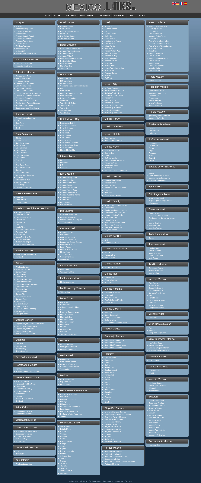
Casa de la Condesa (68, 125)
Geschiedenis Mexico (24, 434)
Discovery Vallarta (155, 29)
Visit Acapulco (21, 51)
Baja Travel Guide (22, 165)
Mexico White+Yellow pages (115, 222)
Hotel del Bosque (66, 128)
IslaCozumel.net (66, 205)
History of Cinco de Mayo (69, 312)
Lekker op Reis (154, 445)
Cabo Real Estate (22, 172)
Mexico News (110, 185)
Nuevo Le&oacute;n (67, 451)
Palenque (108, 168)
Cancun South (21, 292)
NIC (61, 165)
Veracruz (63, 468)
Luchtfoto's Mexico (23, 391)
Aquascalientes (66, 427)
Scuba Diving (21, 349)
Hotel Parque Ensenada (69, 143)
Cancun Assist (21, 274)
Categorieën (70, 15)
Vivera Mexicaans (155, 103)
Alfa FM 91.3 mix (155, 81)
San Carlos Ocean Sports (25, 98)
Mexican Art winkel (111, 218)
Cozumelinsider (155, 371)
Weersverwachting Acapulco (26, 53)
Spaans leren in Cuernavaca (159, 178)
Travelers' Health (66, 106)
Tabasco (63, 463)
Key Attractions (65, 382)
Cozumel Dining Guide (68, 178)
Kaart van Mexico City (68, 240)
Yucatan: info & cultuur (157, 435)
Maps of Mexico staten (68, 250)
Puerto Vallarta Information (159, 41)
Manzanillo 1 (109, 375)
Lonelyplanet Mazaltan (68, 347)
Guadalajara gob (111, 370)
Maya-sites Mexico (67, 319)
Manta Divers (21, 227)
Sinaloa (63, 459)
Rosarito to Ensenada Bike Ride (28, 96)
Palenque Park (21, 232)
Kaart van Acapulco (67, 237)
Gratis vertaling (110, 320)
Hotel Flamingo (66, 63)
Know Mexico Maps (67, 245)
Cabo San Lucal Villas (24, 63)
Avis (17, 121)
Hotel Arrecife (65, 29)
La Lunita (152, 133)
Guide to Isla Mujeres (68, 217)
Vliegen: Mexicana (156, 305)
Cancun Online (21, 289)
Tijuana (107, 395)
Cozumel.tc (64, 200)
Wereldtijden (65, 113)
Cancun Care (21, 277)
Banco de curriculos (112, 315)
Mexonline (64, 163)
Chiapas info (109, 208)
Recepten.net (154, 96)
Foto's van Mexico (22, 381)
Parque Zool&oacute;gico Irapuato (28, 93)
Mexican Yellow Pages (113, 51)
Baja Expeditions (22, 155)
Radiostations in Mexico (113, 227)
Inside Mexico (110, 39)
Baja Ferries (20, 158)
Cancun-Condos (66, 26)
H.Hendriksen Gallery (24, 389)
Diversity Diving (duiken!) (114, 419)
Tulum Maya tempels (23, 242)
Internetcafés (65, 91)
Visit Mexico (109, 78)
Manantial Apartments (24, 66)
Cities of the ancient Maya (69, 307)
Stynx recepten (154, 98)
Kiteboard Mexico (22, 81)
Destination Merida (67, 379)
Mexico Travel (110, 66)
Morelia (107, 377)
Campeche (64, 431)
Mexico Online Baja (23, 182)
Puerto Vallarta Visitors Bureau (160, 46)
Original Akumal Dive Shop (26, 88)
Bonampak (153, 143)
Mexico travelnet (155, 251)
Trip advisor (64, 108)
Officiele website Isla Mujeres (71, 220)
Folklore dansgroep (156, 271)
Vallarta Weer (154, 63)
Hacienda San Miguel (68, 61)
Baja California (21, 148)
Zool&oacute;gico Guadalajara (27, 108)
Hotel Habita (65, 133)
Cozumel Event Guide (68, 183)
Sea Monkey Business (113, 442)
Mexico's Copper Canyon (25, 334)
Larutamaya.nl (154, 248)
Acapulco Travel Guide (24, 41)
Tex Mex (63, 416)
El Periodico (64, 359)
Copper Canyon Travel (24, 331)
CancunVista (21, 301)
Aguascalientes (110, 358)
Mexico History (21, 439)
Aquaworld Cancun (23, 212)
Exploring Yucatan (155, 408)
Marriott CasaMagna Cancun (71, 93)
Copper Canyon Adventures (26, 326)
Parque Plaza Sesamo (24, 91)
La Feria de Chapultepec (25, 83)
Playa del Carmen (111, 73)
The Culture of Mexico (68, 334)
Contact (141, 15)
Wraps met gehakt (155, 106)
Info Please (64, 235)
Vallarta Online (154, 56)
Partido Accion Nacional (113, 452)
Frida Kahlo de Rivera (24, 411)
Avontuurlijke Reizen (112, 293)
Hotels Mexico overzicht (113, 141)
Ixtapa (151, 221)
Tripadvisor (153, 51)
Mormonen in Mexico (156, 118)
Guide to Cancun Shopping (26, 309)
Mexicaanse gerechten (157, 93)
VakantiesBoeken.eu (112, 268)
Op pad (151, 238)
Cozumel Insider (66, 185)
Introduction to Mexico (113, 41)
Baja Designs (21, 150)
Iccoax (151, 173)
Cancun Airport (21, 272)
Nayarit (63, 449)
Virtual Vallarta (154, 68)
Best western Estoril (67, 123)
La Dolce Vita (154, 131)
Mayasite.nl (64, 324)
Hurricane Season (155, 383)
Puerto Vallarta (110, 390)
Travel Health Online (68, 103)
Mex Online (109, 48)
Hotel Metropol (65, 140)
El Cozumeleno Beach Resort (71, 59)
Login (131, 15)
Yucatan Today (154, 425)
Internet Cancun (22, 311)
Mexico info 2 (109, 63)
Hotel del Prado (66, 130)
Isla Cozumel (21, 346)
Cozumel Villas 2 (66, 56)
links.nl (84, 481)
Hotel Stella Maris (66, 148)
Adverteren (119, 15)
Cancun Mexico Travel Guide (27, 284)
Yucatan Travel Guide (157, 430)
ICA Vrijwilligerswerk (156, 198)
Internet (63, 160)
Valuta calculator (66, 110)
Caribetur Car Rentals (157, 293)
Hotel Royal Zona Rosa (69, 145)
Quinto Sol (64, 34)
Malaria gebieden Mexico (114, 215)
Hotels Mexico (110, 138)
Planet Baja (20, 185)
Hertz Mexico (154, 298)
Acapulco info (21, 34)
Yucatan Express (155, 420)
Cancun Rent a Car (156, 290)
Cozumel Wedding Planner (70, 195)
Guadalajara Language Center (116, 210)
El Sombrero (65, 404)
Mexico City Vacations (113, 108)
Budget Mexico (154, 286)
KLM (150, 328)
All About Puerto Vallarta (158, 26)
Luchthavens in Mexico (157, 300)
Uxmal (151, 160)
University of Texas (67, 257)
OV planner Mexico (112, 242)
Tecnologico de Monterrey (114, 340)
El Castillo (64, 397)
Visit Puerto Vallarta (156, 71)
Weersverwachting (67, 272)
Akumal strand (154, 213)
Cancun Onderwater (23, 287)
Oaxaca (107, 385)
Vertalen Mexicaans (156, 256)
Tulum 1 (152, 158)
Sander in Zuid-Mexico (24, 399)
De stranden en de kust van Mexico (162, 218)
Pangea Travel (110, 257)
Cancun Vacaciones (23, 297)
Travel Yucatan (154, 410)
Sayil (151, 156)
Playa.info (108, 434)
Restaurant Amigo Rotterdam (71, 414)
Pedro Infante (21, 200)
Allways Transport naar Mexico (116, 205)
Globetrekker (21, 386)
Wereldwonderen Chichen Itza (116, 170)
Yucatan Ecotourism (156, 418)
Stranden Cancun (155, 225)
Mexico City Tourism (112, 103)
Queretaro (108, 392)
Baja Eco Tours (21, 153)
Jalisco (62, 446)
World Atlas (64, 259)
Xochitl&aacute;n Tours (24, 106)
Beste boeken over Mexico (26, 254)
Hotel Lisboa (65, 138)
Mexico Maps (65, 252)
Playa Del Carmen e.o (113, 427)
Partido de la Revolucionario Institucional (120, 462)
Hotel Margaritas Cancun (69, 31)
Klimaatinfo (64, 269)
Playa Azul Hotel (66, 66)
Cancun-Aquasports (23, 217)
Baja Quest (20, 163)
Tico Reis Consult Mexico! (114, 300)
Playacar (108, 437)
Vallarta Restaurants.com (158, 58)
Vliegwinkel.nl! (110, 303)
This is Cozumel (22, 351)
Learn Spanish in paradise (159, 175)
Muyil (151, 151)
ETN (106, 240)
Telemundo (64, 369)
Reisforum (64, 168)
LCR (17, 451)
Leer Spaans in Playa (113, 422)
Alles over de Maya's (112, 151)
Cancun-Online (21, 299)
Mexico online (110, 255)
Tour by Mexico (66, 254)
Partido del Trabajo (112, 464)
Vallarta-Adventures (156, 66)
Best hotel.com (65, 78)
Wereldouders (154, 203)
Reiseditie (20, 396)
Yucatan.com (153, 433)
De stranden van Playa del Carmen (118, 415)
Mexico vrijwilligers (156, 345)
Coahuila (63, 436)
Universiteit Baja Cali (24, 187)
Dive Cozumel (154, 360)
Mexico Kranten (110, 183)
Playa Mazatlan (66, 96)
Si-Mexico (64, 101)
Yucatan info (153, 423)
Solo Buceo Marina (23, 239)
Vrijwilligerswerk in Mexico (159, 350)
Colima (63, 439)
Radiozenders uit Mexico (69, 367)
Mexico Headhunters (112, 110)
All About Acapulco (23, 46)
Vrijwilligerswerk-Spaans (158, 180)
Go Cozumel (65, 202)
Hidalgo (63, 444)
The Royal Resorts (67, 39)
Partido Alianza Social (113, 454)
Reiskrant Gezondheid (68, 98)
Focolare (152, 128)
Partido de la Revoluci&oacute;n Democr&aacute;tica (117, 458)
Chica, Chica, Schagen (68, 394)
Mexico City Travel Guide (114, 105)
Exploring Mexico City (113, 93)
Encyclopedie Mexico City (114, 91)
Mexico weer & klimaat (157, 386)
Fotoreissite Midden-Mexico (26, 384)
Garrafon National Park (68, 215)
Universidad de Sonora (113, 348)
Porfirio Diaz (20, 441)
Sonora (63, 461)
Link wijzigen (104, 15)
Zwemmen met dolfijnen (25, 244)
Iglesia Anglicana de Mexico (159, 116)
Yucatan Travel (154, 428)
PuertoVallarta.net (155, 48)
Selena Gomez (21, 202)
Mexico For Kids (110, 58)
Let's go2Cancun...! (23, 314)
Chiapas (63, 434)
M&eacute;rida (110, 372)
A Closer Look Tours (23, 76)
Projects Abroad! (111, 298)
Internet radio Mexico (68, 362)
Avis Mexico (153, 283)
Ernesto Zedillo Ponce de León (27, 431)
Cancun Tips (20, 294)
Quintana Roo (65, 456)
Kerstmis (19, 369)
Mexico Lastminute (67, 282)
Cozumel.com (65, 197)
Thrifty (18, 128)
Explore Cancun (22, 304)
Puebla (63, 454)
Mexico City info (110, 100)
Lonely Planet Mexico (24, 436)
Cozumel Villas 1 (66, 54)
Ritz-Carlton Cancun (67, 36)
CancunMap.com (66, 232)
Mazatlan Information (68, 349)
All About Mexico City (112, 88)
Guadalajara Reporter (113, 180)
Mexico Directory (111, 56)
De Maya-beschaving (112, 158)
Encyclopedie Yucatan (157, 406)
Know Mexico (110, 44)
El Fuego (63, 402)
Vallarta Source (154, 61)
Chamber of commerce (113, 318)
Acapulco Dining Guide (24, 29)
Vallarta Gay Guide (156, 53)
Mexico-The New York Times (115, 188)
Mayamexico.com (111, 165)
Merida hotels (65, 384)
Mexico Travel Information (114, 68)
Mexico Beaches (155, 223)
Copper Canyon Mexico (25, 329)
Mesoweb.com (65, 329)
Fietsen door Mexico (23, 78)
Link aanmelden (87, 15)
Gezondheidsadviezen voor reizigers (74, 86)
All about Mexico (111, 29)
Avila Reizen (109, 253)
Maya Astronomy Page (68, 315)
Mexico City (109, 98)
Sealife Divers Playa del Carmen (28, 103)
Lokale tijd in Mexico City (114, 95)
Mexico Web (109, 71)
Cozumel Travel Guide (68, 190)
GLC (150, 171)
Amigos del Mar (22, 141)
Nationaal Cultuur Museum (26, 230)
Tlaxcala (63, 466)
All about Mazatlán (67, 344)
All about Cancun (22, 267)
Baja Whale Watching (24, 168)
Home (47, 15)
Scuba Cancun (21, 234)
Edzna (151, 148)
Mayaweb (19, 257)
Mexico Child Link (111, 220)
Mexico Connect (111, 53)
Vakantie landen (155, 253)
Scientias (63, 332)
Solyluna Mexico (111, 230)
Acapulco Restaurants (24, 39)
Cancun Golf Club (22, 215)
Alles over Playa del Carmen (115, 412)
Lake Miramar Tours (23, 86)
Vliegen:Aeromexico (156, 308)
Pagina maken (95, 481)
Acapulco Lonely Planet (25, 36)
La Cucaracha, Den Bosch (70, 407)
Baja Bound (20, 145)
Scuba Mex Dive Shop (24, 237)
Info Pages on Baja (23, 180)
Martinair (152, 303)
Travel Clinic (20, 454)
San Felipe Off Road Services (27, 101)
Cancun (107, 363)
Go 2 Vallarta (153, 31)
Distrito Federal (66, 441)
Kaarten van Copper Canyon (71, 242)
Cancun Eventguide (23, 282)
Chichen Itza (20, 220)
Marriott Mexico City (67, 150)
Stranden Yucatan (155, 228)
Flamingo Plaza (22, 306)
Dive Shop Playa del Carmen (115, 417)
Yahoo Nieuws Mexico (113, 195)
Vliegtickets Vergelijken (157, 333)
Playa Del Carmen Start (113, 429)
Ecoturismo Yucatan (156, 403)
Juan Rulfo (20, 197)
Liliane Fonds (110, 46)
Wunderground (154, 390)
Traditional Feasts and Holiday (27, 371)
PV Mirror (108, 190)
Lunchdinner (65, 409)
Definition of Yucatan (156, 401)
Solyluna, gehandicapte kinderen (161, 201)
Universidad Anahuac (113, 343)
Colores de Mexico (156, 268)
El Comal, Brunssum (67, 399)
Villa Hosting (65, 292)
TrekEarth (19, 401)
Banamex (108, 313)
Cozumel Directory (67, 180)
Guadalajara (109, 368)
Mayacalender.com (67, 322)
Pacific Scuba (154, 39)
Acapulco (19, 26)
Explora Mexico (110, 34)
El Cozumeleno (66, 81)
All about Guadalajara (24, 464)
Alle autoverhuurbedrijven (25, 118)
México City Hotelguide (113, 113)
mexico (85, 6)
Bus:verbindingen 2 (156, 288)
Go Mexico (109, 36)
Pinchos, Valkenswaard (69, 412)
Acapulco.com (21, 44)
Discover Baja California (25, 175)
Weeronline (153, 388)
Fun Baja (19, 177)
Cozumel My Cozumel (68, 188)
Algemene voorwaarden (113, 481)
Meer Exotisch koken (156, 91)
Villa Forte (64, 68)
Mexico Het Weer (111, 61)
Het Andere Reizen (156, 343)
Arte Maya (64, 302)
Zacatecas (64, 473)
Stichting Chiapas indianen (159, 348)
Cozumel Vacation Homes (70, 51)
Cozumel (19, 344)
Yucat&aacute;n (66, 471)
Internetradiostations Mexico (115, 213)
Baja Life (19, 160)
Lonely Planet (65, 247)
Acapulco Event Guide (24, 31)
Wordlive (152, 373)
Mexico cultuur (154, 273)
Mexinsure (153, 318)
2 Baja (18, 138)
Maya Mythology (66, 317)
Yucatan (152, 413)
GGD (62, 88)
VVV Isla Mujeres (66, 222)
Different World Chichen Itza (115, 160)
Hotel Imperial (65, 135)
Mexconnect (20, 394)
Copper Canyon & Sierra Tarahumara (30, 324)
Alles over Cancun (23, 269)
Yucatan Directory (155, 415)
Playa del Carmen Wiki (113, 432)
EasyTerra (20, 123)
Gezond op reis (66, 83)
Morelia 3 (108, 380)
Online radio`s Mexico (68, 364)
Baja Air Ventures (22, 143)
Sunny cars (20, 125)
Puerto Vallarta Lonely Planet (160, 44)
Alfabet (57, 15)
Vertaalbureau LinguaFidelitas (116, 322)
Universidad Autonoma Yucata (116, 345)
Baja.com (19, 170)
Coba (18, 225)
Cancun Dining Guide (24, 279)
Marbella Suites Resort (157, 36)
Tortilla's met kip (155, 101)
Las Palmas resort (155, 34)
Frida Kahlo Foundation (25, 414)
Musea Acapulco (22, 48)
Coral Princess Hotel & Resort (71, 49)
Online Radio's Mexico (113, 225)
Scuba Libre (109, 439)
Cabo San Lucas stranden (158, 216)
